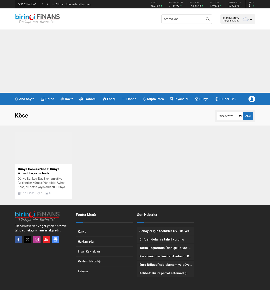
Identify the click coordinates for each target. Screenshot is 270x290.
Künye (82, 231)
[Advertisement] (135, 61)
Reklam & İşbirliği (89, 261)
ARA (248, 116)
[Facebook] (18, 239)
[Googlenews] (55, 239)
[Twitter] (27, 239)
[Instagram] (36, 239)
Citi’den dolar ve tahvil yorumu (73, 4)
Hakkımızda (86, 241)
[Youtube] (46, 239)
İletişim (83, 271)
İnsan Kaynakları (89, 251)
